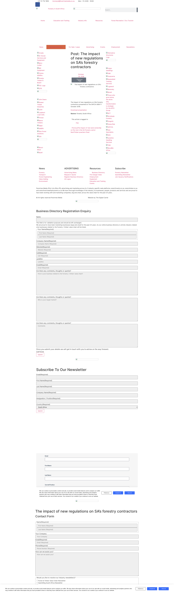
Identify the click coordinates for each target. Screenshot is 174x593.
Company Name (46, 241)
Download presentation (79, 110)
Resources (99, 20)
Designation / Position (48, 398)
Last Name (44, 386)
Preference (140, 588)
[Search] (137, 10)
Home (43, 20)
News (41, 47)
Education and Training (61, 20)
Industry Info (82, 20)
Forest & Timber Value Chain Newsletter (52, 580)
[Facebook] (37, 4)
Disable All (152, 588)
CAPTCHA (40, 352)
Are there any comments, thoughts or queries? (53, 271)
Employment (115, 47)
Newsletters (130, 47)
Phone (41, 546)
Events (102, 47)
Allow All (164, 588)
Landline (39, 259)
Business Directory (56, 47)
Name (38, 217)
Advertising (90, 47)
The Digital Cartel (102, 198)
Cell (41, 253)
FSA (77, 123)
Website (43, 247)
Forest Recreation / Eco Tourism (122, 20)
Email (42, 265)
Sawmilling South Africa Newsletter (50, 583)
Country (43, 404)
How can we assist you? (44, 552)
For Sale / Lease (74, 47)
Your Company (41, 534)
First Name (44, 380)
